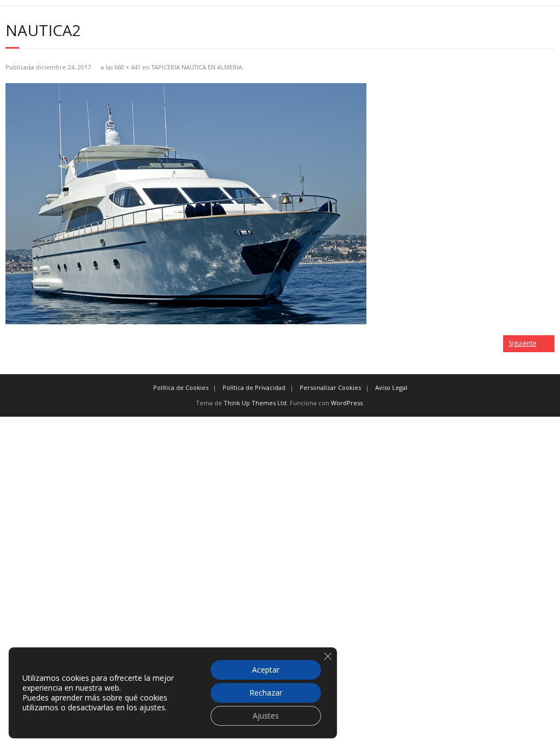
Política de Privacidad (254, 387)
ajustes (152, 708)
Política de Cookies (180, 387)
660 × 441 (127, 67)
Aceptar (265, 669)
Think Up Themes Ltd (255, 403)
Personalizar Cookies (330, 387)
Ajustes (266, 715)
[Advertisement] (280, 493)
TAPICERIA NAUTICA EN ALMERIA (196, 67)
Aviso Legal (391, 387)
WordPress (347, 403)
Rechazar (265, 692)
